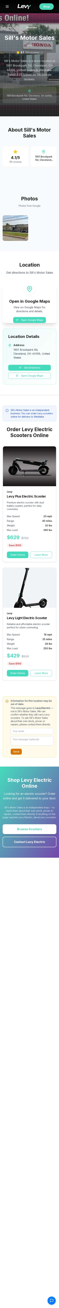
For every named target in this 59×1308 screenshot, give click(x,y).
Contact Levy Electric (29, 842)
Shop (46, 6)
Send (16, 751)
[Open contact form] (52, 1301)
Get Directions (32, 367)
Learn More (41, 554)
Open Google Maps (32, 320)
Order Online (17, 554)
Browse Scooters (29, 829)
